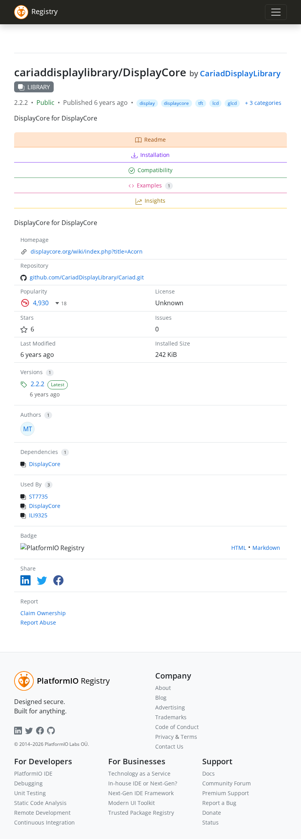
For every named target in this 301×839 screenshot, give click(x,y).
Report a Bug (219, 803)
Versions (31, 372)
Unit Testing (30, 793)
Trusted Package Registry (141, 812)
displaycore (176, 103)
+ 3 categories (263, 102)
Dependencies (39, 452)
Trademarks (171, 717)
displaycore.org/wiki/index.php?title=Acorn (87, 251)
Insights (155, 200)
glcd (232, 103)
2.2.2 (37, 384)
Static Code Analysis (40, 803)
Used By (31, 484)
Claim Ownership (43, 613)
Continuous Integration (44, 822)
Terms (189, 736)
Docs (208, 773)
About (163, 687)
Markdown (266, 547)
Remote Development (42, 812)
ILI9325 (38, 515)
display (147, 103)
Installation (155, 154)
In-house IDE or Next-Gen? (142, 783)
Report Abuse (38, 622)
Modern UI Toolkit (131, 803)
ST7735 (38, 496)
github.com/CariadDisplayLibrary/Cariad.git (87, 277)
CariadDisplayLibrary (240, 73)
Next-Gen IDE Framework (141, 793)
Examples (153, 185)
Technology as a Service (139, 773)
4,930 (41, 303)
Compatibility (155, 170)
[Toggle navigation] (276, 12)
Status (210, 822)
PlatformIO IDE (33, 773)
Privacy (164, 736)
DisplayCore (44, 464)
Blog (161, 697)
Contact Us (169, 746)
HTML (238, 547)
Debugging (28, 783)
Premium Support (225, 793)
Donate (211, 812)
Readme (155, 139)
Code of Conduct (177, 727)
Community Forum (226, 783)
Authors (30, 414)
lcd (215, 103)
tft (200, 103)
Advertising (170, 707)
